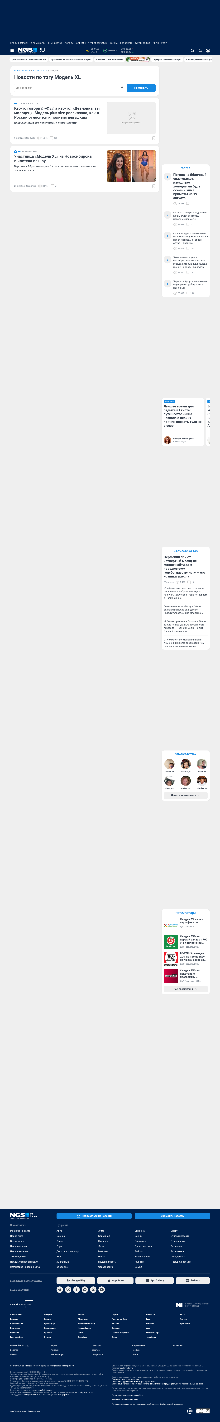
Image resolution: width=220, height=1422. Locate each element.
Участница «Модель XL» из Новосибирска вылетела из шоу (53, 158)
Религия (139, 1261)
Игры (156, 43)
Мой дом (103, 1251)
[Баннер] (138, 59)
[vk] (68, 1289)
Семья (138, 1266)
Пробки (110, 50)
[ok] (76, 1289)
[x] (93, 1289)
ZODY (164, 43)
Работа (139, 1251)
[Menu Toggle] (12, 50)
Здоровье (62, 1266)
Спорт (174, 1230)
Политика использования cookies (127, 1395)
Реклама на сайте (20, 1230)
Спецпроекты (178, 1256)
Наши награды (18, 1246)
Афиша (114, 43)
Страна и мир (178, 1241)
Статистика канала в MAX (25, 1266)
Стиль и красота (180, 1236)
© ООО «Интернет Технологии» (25, 1411)
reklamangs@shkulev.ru (122, 1368)
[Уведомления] (200, 50)
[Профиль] (208, 50)
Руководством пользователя (125, 1379)
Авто (59, 1230)
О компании (17, 1241)
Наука (101, 1256)
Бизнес (61, 1236)
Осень (138, 1236)
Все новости (40, 71)
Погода (69, 43)
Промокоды (38, 43)
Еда (59, 1256)
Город (60, 1246)
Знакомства (55, 43)
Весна (60, 1241)
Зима (101, 1230)
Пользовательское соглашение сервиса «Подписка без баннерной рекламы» (147, 1404)
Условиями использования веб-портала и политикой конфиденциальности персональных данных (157, 1384)
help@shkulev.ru (31, 1394)
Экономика (177, 1251)
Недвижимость (19, 43)
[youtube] (101, 1289)
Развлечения (142, 1256)
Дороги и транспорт (68, 1251)
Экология (176, 1246)
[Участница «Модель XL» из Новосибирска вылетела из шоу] (131, 166)
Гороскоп (126, 43)
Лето (101, 1246)
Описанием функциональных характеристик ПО (134, 1381)
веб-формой (63, 1394)
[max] (85, 1289)
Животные (63, 1261)
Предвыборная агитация (24, 1261)
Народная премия (181, 1261)
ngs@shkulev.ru (45, 1390)
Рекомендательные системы (125, 1399)
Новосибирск (22, 71)
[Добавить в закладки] (154, 138)
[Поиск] (192, 50)
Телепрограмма (97, 43)
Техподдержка (18, 1256)
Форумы (81, 43)
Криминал (104, 1236)
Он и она (140, 1230)
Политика (140, 1241)
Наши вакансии (19, 1251)
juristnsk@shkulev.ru (84, 1392)
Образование (105, 1266)
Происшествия (143, 1246)
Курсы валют (142, 43)
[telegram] (60, 1289)
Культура (103, 1241)
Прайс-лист (16, 1236)
